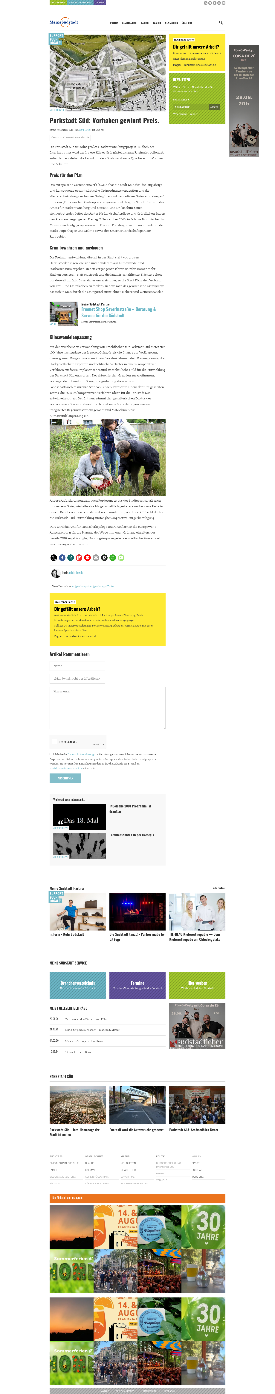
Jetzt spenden (63, 716)
